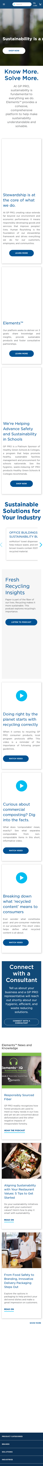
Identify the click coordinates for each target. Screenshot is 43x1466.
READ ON (9, 1220)
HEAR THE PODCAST (14, 1130)
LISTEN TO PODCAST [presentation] (21, 622)
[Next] (40, 544)
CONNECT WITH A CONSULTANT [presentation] (21, 1022)
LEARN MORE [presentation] (21, 253)
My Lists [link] (35, 4)
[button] (4, 4)
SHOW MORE (35, 1323)
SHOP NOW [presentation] (14, 51)
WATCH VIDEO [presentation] (16, 759)
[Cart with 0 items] (40, 4)
